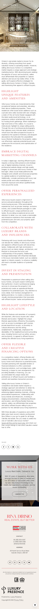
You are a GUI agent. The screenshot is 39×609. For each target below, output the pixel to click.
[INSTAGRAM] (15, 562)
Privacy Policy (18, 600)
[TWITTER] (24, 562)
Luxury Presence (16, 597)
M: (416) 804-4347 (19, 539)
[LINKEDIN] (20, 562)
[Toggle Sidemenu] (35, 6)
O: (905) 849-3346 (19, 541)
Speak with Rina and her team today (13, 423)
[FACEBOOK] (10, 562)
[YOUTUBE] (29, 562)
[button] (19, 494)
